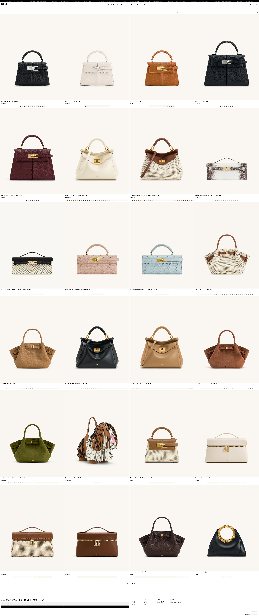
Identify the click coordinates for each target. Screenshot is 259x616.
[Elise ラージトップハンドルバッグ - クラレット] (32, 151)
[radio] (20, 106)
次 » (135, 583)
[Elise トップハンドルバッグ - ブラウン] (162, 57)
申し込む (65, 606)
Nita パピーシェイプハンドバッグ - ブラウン (75, 477)
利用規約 (145, 602)
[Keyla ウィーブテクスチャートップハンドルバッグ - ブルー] (162, 245)
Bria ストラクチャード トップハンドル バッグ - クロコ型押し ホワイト (211, 195)
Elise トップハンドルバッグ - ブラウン (138, 101)
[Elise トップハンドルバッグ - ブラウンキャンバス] (162, 433)
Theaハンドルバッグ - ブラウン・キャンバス (11, 572)
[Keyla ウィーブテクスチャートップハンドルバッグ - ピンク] (97, 245)
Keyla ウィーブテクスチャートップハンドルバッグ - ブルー (143, 289)
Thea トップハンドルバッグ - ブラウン (74, 572)
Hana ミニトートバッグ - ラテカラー (9, 383)
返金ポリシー (172, 601)
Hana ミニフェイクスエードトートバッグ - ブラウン (206, 383)
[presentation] (128, 200)
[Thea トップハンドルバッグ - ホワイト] (226, 433)
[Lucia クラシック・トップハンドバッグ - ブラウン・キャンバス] (162, 151)
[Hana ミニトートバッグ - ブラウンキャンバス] (226, 245)
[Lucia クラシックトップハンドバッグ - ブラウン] (162, 339)
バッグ (126, 4)
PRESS (145, 599)
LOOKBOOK (159, 599)
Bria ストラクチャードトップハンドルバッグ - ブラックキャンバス (16, 289)
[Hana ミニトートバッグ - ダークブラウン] (162, 528)
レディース (137, 4)
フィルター (176, 12)
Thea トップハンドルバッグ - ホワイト (203, 477)
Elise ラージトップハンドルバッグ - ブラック (205, 101)
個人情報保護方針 (160, 602)
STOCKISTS (172, 599)
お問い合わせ (133, 601)
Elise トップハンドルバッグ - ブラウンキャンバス (141, 477)
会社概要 (132, 599)
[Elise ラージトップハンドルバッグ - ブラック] (226, 57)
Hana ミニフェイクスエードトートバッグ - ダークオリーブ (14, 477)
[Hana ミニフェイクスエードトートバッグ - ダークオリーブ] (32, 433)
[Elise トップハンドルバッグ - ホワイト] (97, 57)
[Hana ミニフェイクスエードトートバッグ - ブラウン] (226, 339)
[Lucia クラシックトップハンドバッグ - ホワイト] (97, 151)
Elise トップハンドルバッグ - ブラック (9, 101)
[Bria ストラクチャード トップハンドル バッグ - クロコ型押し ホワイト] (226, 151)
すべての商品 (111, 4)
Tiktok (145, 604)
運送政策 (145, 601)
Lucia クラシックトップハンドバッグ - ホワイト (76, 195)
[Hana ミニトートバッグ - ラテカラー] (32, 339)
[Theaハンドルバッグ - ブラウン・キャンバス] (32, 528)
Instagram (133, 604)
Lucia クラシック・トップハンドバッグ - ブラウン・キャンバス (144, 195)
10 (132, 583)
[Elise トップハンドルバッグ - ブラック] (32, 57)
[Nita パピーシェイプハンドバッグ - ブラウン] (97, 433)
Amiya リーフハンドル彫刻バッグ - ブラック (205, 572)
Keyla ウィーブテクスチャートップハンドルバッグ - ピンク (78, 289)
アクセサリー (146, 4)
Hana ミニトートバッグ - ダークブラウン (139, 572)
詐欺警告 (158, 604)
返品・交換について (161, 601)
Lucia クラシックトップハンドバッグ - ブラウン (141, 383)
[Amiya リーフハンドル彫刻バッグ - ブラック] (226, 528)
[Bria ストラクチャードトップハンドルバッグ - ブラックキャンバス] (32, 245)
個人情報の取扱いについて (175, 602)
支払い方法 (133, 602)
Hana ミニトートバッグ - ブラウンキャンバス (205, 289)
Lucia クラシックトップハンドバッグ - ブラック (76, 383)
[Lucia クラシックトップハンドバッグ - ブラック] (97, 339)
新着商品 (119, 4)
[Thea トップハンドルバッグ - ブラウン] (97, 528)
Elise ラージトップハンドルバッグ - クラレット (11, 195)
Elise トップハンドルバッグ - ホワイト (74, 101)
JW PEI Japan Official (248, 614)
